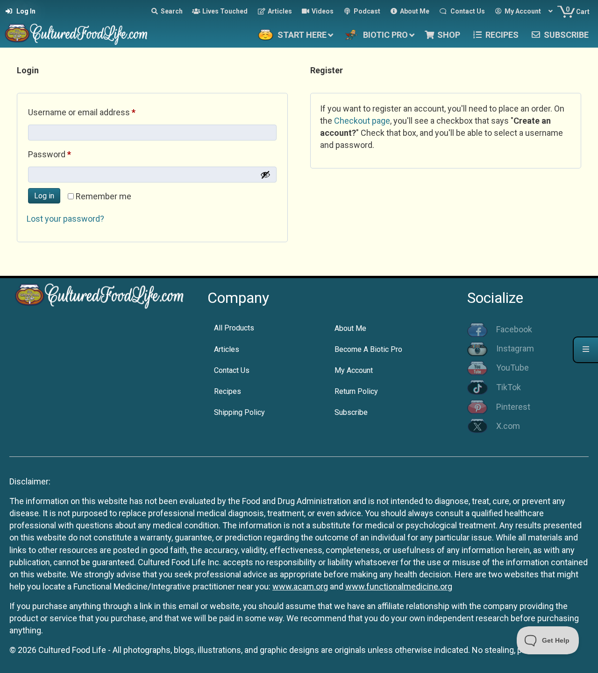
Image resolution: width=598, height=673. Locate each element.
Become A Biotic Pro (368, 349)
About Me (350, 328)
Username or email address (98, 112)
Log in (44, 195)
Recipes (227, 391)
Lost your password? (65, 219)
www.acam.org (300, 586)
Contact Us (231, 370)
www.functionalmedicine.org (398, 586)
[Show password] (265, 174)
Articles (226, 349)
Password (66, 154)
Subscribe (351, 412)
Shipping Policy (239, 412)
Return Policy (356, 391)
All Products (234, 327)
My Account (354, 370)
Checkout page (362, 121)
